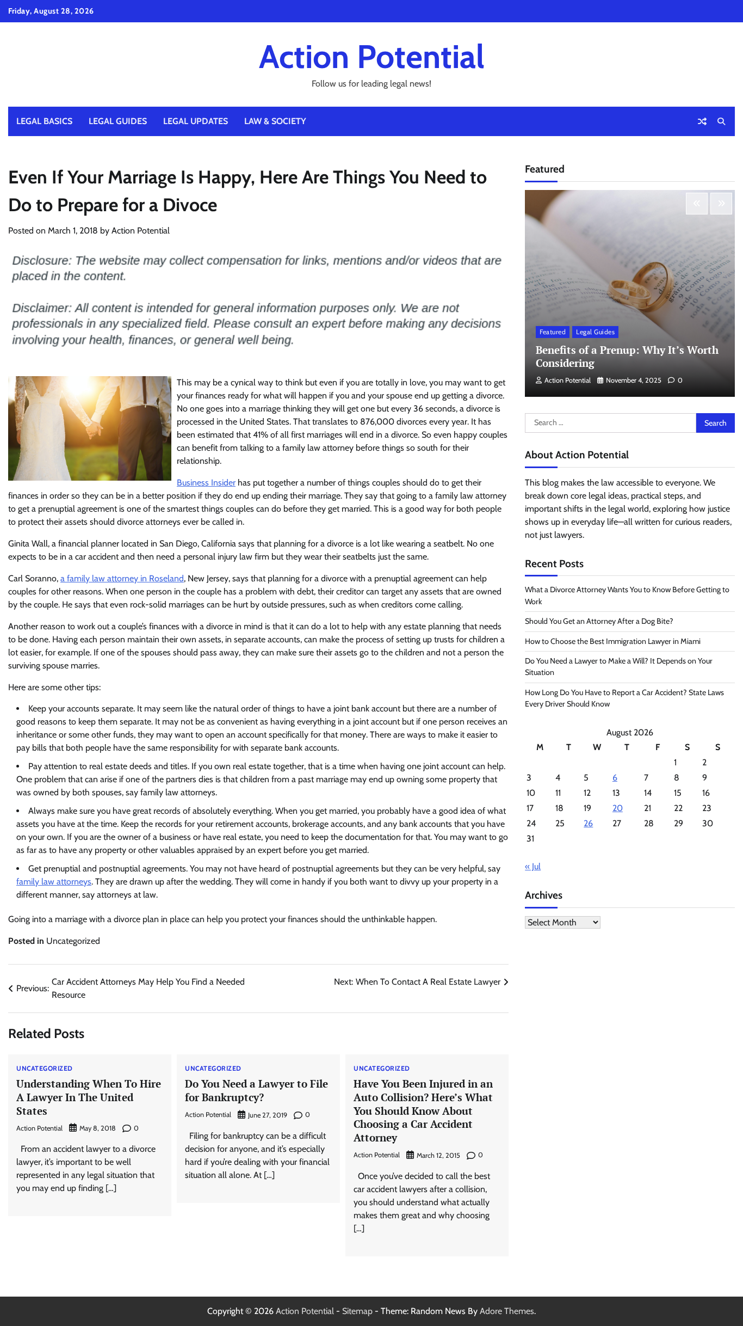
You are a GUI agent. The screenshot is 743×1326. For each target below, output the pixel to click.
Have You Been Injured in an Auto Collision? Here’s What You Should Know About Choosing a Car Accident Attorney (423, 1110)
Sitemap (357, 1311)
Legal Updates (195, 121)
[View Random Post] (702, 121)
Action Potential (372, 56)
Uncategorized (73, 941)
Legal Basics (44, 121)
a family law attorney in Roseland (122, 578)
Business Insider (206, 482)
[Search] (721, 121)
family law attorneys (53, 881)
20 (617, 808)
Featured (553, 332)
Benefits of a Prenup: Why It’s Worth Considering (627, 356)
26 (588, 823)
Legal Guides (118, 121)
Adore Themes (507, 1311)
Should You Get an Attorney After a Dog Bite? (599, 621)
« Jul (533, 866)
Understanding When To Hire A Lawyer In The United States (88, 1097)
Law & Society (275, 121)
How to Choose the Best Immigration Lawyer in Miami (613, 641)
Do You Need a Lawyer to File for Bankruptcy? (256, 1090)
